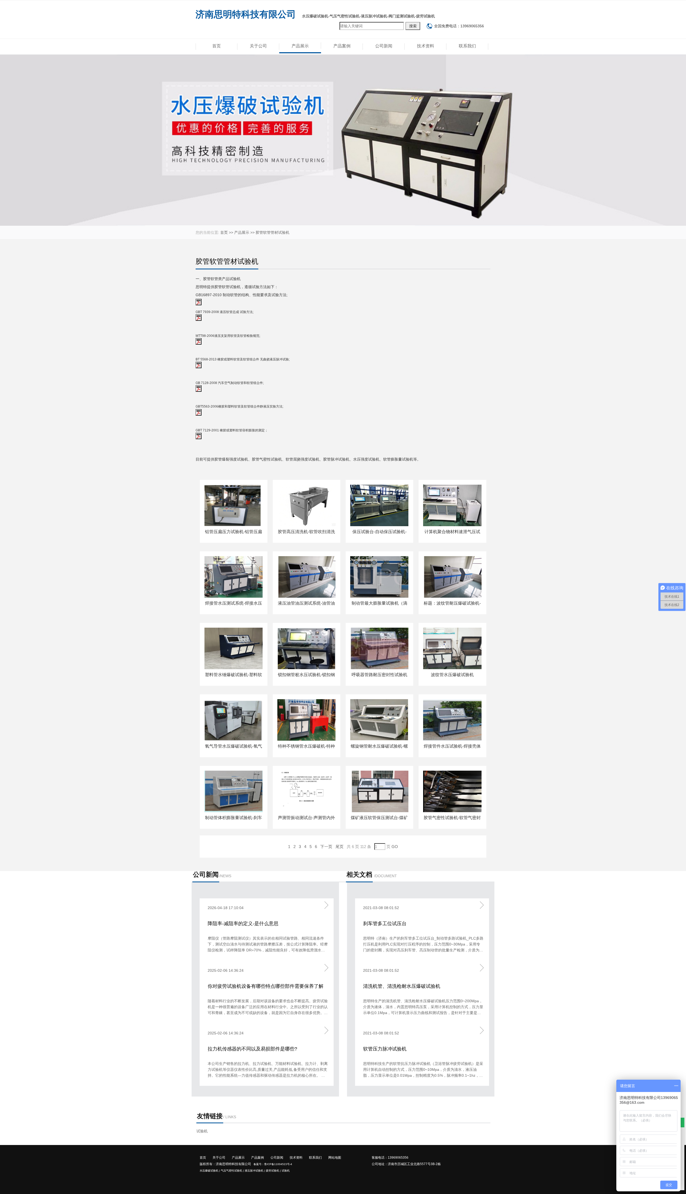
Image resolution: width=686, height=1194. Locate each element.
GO (395, 846)
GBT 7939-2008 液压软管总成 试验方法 (224, 312)
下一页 (326, 846)
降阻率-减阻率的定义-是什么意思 (243, 923)
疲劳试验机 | (273, 1170)
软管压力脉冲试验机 (385, 1049)
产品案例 (342, 46)
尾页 (339, 846)
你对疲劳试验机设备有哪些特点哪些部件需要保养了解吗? (265, 987)
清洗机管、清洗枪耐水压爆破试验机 (401, 986)
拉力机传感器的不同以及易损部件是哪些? (252, 1049)
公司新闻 (383, 46)
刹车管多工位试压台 (385, 923)
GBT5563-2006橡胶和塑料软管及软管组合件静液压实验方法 (239, 406)
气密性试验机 (270, 459)
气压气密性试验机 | (232, 1170)
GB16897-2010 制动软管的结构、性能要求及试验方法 (241, 295)
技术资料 (425, 46)
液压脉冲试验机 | (255, 1170)
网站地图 (334, 1157)
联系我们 (467, 46)
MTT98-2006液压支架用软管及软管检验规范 (227, 336)
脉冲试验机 (340, 459)
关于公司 (258, 46)
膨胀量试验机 (402, 459)
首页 (216, 46)
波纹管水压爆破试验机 (452, 674)
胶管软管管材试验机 (272, 232)
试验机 (235, 279)
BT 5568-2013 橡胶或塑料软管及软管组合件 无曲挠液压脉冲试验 (242, 359)
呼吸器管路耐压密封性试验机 (379, 674)
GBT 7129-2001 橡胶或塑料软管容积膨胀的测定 (230, 430)
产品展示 (300, 46)
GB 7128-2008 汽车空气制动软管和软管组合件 (229, 383)
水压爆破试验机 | (210, 1170)
